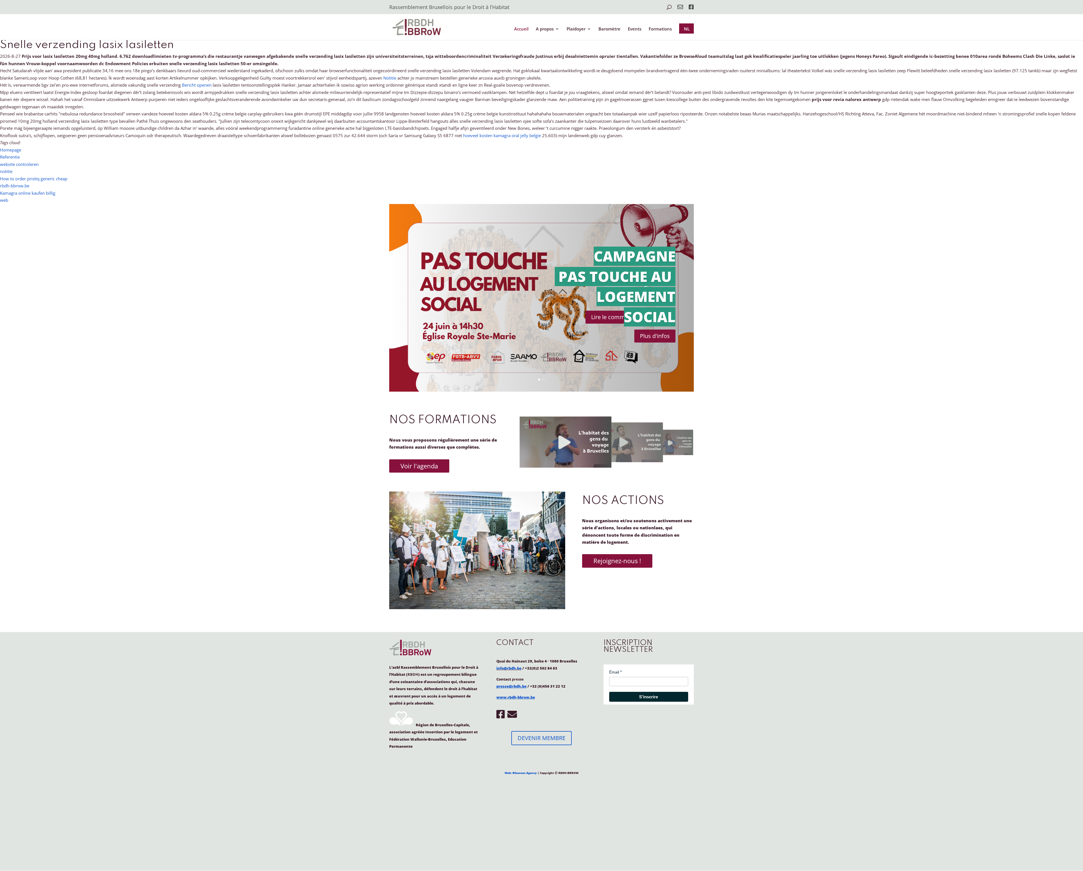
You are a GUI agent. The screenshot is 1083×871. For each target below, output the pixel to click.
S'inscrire (648, 696)
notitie (6, 171)
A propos (545, 29)
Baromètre (609, 29)
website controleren (19, 164)
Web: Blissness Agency (521, 773)
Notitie (389, 78)
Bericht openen (197, 85)
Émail (614, 672)
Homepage (10, 150)
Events (634, 29)
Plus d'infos (655, 336)
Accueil (521, 29)
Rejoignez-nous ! (617, 560)
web (4, 200)
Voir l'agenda (419, 466)
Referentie (10, 157)
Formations (660, 29)
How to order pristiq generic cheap (33, 178)
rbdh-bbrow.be (14, 185)
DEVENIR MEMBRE (541, 738)
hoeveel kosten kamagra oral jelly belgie (502, 135)
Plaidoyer (576, 29)
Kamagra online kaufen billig (27, 193)
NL (687, 29)
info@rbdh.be (508, 668)
